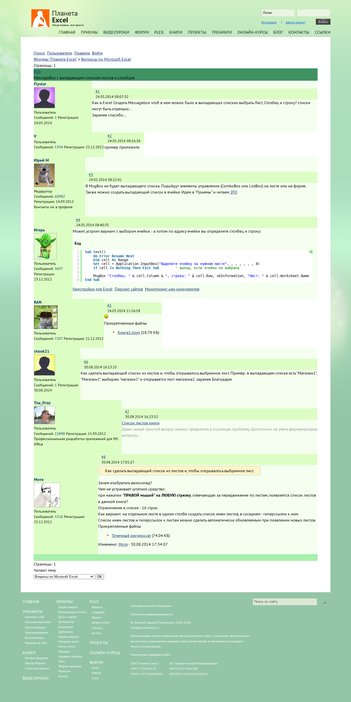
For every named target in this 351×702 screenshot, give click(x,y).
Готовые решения (36, 658)
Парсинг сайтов (129, 288)
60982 (60, 196)
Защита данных (68, 637)
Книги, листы (66, 646)
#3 (91, 174)
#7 (127, 411)
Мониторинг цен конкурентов (172, 288)
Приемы (89, 32)
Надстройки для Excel (93, 288)
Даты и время (67, 617)
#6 (86, 361)
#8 (103, 456)
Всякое (63, 676)
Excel (95, 668)
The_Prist (42, 403)
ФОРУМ (96, 662)
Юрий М (41, 160)
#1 (98, 91)
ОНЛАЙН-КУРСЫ (104, 652)
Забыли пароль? (295, 22)
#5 (109, 305)
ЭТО (233, 192)
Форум (142, 32)
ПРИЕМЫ (64, 601)
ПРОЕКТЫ (98, 642)
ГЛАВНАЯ (31, 601)
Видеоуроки (116, 32)
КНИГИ (29, 652)
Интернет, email (68, 641)
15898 (60, 433)
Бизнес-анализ (68, 607)
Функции (64, 671)
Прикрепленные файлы (125, 323)
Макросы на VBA (36, 643)
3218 (59, 516)
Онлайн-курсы (252, 32)
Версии (96, 617)
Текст (61, 661)
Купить (96, 633)
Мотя (38, 479)
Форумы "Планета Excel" (55, 59)
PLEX (159, 32)
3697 (59, 268)
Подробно (98, 612)
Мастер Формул (35, 627)
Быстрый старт (34, 617)
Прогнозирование (36, 632)
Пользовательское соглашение (151, 606)
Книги (175, 32)
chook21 (41, 351)
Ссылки (322, 32)
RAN (38, 302)
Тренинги (222, 32)
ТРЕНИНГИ (33, 611)
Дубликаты (65, 632)
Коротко (97, 607)
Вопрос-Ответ (100, 622)
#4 (78, 219)
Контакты (299, 32)
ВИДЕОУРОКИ (36, 678)
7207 (59, 338)
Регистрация (268, 22)
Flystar (40, 84)
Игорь (39, 230)
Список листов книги (141, 422)
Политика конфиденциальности (152, 614)
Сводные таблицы (70, 656)
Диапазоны (65, 627)
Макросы (64, 651)
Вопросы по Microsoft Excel (106, 59)
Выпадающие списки (72, 612)
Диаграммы (66, 622)
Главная (67, 32)
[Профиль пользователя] (44, 106)
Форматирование (69, 666)
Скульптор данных (37, 668)
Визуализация (34, 638)
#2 (110, 135)
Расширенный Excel (38, 622)
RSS (37, 71)
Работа (96, 673)
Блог (278, 32)
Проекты (197, 32)
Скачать (97, 628)
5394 (59, 147)
